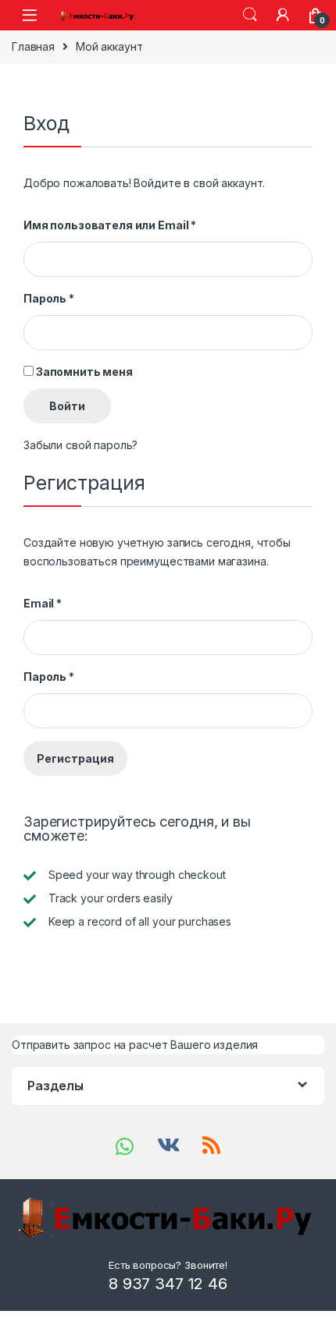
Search (250, 14)
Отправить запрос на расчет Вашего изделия (135, 1044)
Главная (33, 46)
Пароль (48, 298)
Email (42, 603)
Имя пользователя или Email (109, 225)
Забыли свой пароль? (80, 445)
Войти (67, 406)
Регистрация (75, 758)
